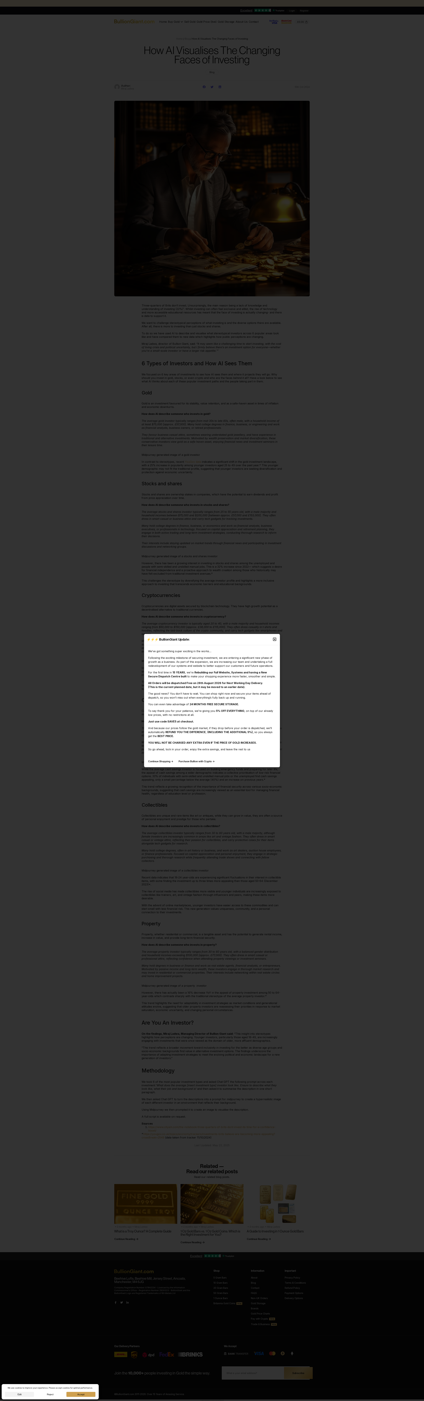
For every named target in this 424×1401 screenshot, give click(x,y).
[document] (212, 700)
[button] (274, 639)
